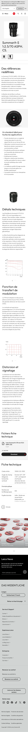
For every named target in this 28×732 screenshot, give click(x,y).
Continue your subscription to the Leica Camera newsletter (25, 572)
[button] (25, 601)
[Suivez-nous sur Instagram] (3, 702)
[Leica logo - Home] (14, 13)
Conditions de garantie (17, 715)
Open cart (25, 13)
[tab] (12, 280)
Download (14, 454)
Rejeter (26, 8)
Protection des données (17, 711)
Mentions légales (5, 711)
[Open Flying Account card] (21, 13)
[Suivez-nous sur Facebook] (11, 702)
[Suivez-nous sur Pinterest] (24, 702)
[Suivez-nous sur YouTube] (7, 702)
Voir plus (8, 507)
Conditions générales (16, 723)
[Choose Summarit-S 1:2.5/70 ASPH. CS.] (10, 56)
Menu (6, 13)
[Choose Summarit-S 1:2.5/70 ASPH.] (4, 56)
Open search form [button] (18, 13)
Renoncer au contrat (11, 679)
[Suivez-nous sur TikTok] (16, 702)
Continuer (20, 8)
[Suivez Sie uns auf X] (20, 702)
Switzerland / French (13, 595)
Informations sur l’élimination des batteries (12, 719)
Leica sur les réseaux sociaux (14, 691)
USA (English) (5, 8)
